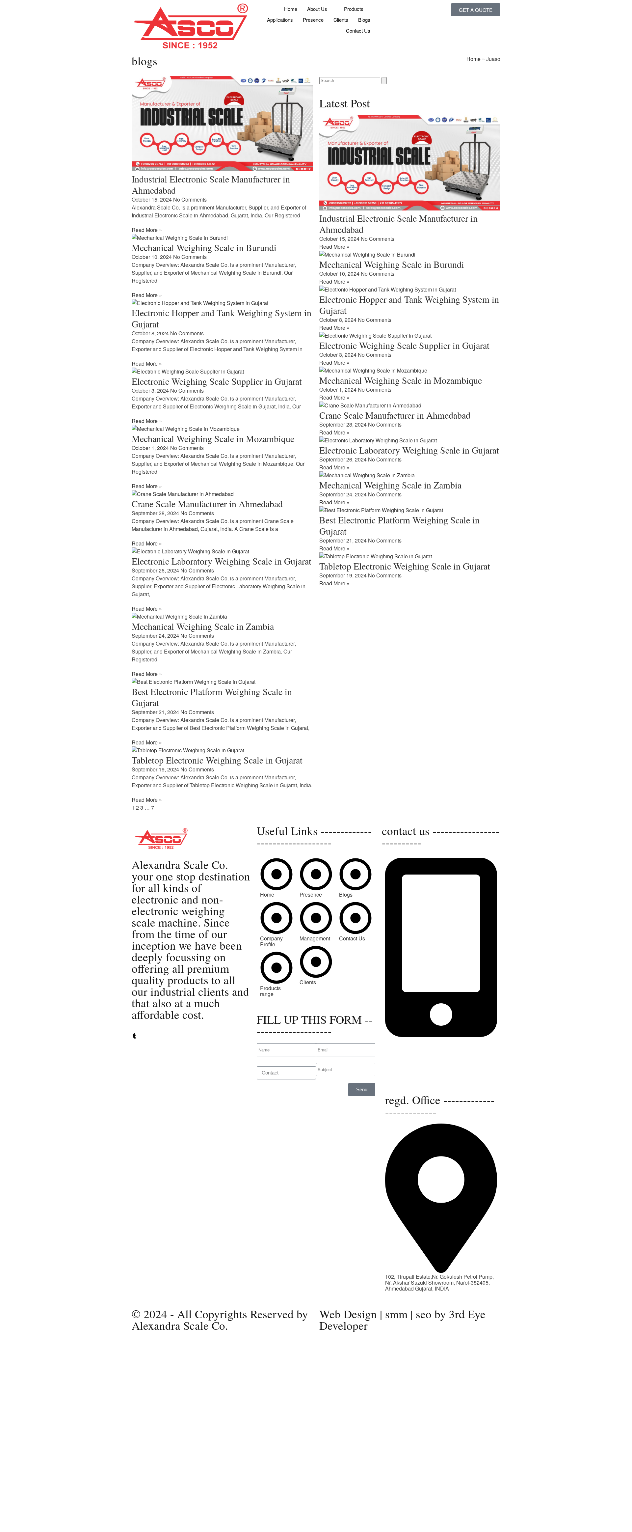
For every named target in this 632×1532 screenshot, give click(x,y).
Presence (313, 19)
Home (290, 8)
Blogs (364, 19)
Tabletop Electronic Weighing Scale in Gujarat (217, 760)
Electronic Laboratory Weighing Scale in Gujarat (221, 561)
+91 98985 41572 (405, 1052)
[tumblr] (134, 1036)
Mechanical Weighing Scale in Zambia (203, 626)
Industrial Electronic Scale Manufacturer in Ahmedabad (211, 184)
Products (353, 8)
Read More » (147, 230)
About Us (317, 8)
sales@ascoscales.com (412, 1077)
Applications (280, 19)
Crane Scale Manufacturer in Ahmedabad (207, 503)
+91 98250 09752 (405, 1041)
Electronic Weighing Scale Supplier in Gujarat (217, 381)
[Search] (384, 80)
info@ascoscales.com (416, 1071)
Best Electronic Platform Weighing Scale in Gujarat (212, 697)
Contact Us (358, 30)
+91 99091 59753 (405, 1046)
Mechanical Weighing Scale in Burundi (204, 247)
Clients (340, 19)
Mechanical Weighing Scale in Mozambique (213, 438)
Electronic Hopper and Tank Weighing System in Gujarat (221, 318)
